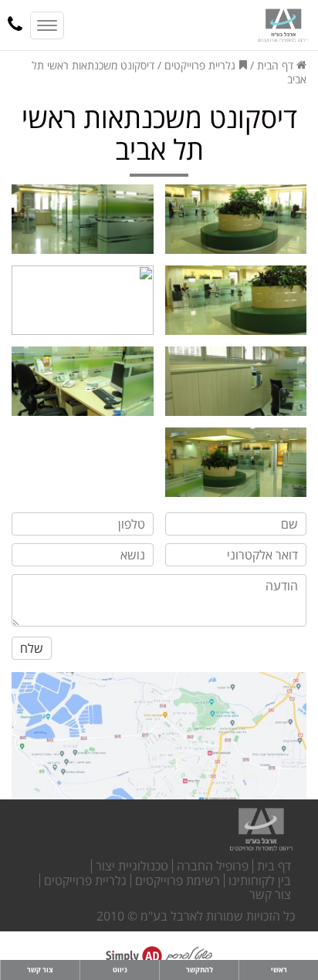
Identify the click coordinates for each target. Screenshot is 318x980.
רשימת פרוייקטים (177, 880)
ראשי (279, 970)
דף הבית (276, 65)
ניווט (120, 970)
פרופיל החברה (213, 866)
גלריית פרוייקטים (199, 65)
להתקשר (199, 970)
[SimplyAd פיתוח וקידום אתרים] (159, 955)
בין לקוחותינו (259, 880)
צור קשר (270, 894)
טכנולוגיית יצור (132, 866)
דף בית (274, 866)
